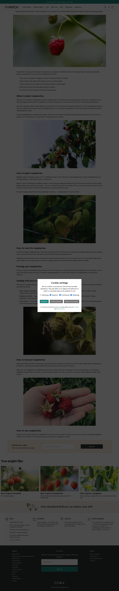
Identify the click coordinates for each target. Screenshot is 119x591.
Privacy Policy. (61, 309)
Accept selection (56, 301)
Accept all (44, 301)
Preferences (66, 295)
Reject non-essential (71, 301)
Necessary (45, 295)
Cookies (76, 307)
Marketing (76, 295)
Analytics (55, 295)
